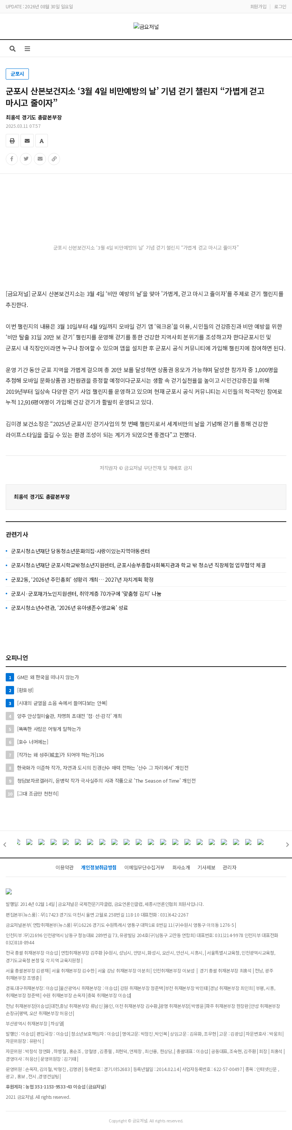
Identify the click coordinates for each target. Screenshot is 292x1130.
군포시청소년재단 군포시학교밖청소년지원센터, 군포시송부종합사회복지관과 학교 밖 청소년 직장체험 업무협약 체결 (138, 565)
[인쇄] (12, 140)
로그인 (280, 6)
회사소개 (181, 867)
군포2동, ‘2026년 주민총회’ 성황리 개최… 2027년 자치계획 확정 (82, 579)
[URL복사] (54, 159)
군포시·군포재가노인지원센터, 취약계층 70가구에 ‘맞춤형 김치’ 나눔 (86, 593)
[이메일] (27, 140)
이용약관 (64, 867)
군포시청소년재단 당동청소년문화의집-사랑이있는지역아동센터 (80, 551)
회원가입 (258, 6)
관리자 (229, 867)
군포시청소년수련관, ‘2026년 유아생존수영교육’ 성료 (69, 607)
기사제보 (206, 867)
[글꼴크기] (41, 140)
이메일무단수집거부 (144, 867)
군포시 (17, 73)
